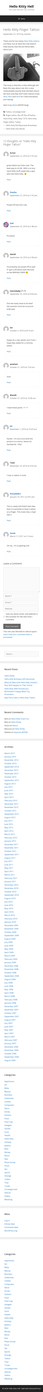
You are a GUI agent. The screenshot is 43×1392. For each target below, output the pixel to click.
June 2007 (8, 1026)
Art (5, 1084)
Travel (7, 1186)
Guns (6, 1132)
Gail (12, 223)
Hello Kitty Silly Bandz (15, 128)
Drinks (7, 1111)
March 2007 (9, 1036)
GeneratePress (35, 1388)
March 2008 (9, 996)
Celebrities (9, 1098)
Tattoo (9, 112)
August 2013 (10, 783)
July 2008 (8, 982)
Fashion (7, 1115)
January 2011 (10, 881)
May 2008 (8, 989)
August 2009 (10, 939)
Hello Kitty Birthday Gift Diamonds (19, 679)
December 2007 (11, 1006)
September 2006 (11, 1057)
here (5, 96)
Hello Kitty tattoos (31, 41)
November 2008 (11, 969)
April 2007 (9, 1033)
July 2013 (8, 787)
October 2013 (10, 777)
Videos (7, 1196)
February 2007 (10, 1040)
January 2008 (10, 1003)
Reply (9, 180)
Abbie (14, 105)
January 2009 (10, 962)
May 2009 (8, 949)
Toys (6, 1182)
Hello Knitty (9, 675)
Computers (9, 1105)
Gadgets (8, 1125)
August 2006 (10, 1060)
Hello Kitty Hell (21, 6)
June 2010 (8, 905)
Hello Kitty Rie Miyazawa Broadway (21, 125)
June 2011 (8, 864)
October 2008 (10, 972)
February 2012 (10, 837)
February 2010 (10, 918)
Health (7, 1135)
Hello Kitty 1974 (20, 118)
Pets (6, 1159)
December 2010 (11, 885)
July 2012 (8, 820)
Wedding (8, 1199)
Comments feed (11, 1227)
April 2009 (9, 952)
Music (7, 1155)
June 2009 (8, 945)
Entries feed (9, 1224)
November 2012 (11, 807)
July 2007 (8, 1023)
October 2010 (10, 891)
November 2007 (11, 1009)
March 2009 (9, 955)
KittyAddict (15, 493)
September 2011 (11, 854)
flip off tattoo (29, 115)
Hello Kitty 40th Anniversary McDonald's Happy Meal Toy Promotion (17, 691)
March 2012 (9, 834)
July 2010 (8, 901)
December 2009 (11, 925)
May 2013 (8, 793)
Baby (6, 1088)
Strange (7, 1176)
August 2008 (10, 979)
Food (6, 1118)
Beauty (7, 1091)
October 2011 (10, 851)
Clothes (7, 1101)
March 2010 (9, 915)
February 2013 (10, 800)
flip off (20, 115)
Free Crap (8, 1122)
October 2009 (10, 932)
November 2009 (11, 928)
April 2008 (9, 993)
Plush (6, 1165)
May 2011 (8, 868)
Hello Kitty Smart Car (20, 718)
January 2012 (10, 841)
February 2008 (10, 999)
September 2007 (11, 1016)
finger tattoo (11, 115)
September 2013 (11, 780)
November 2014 (11, 760)
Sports (7, 1172)
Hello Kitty (7, 118)
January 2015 (10, 756)
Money (7, 1152)
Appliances (9, 1081)
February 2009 (10, 959)
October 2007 (10, 1013)
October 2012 (10, 810)
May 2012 (8, 827)
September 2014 (11, 766)
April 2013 (9, 797)
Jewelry (7, 1145)
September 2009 (11, 935)
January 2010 (10, 922)
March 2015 (9, 753)
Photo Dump (9, 1162)
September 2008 (11, 976)
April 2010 (9, 912)
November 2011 (11, 847)
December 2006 (11, 1047)
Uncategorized (19, 112)
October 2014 (10, 763)
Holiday (7, 1142)
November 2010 (11, 888)
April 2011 (9, 871)
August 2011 (10, 858)
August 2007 (10, 1020)
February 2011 (10, 878)
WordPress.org (10, 1230)
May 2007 (8, 1030)
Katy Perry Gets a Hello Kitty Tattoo (19, 697)
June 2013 (8, 790)
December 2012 (11, 804)
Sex (5, 1169)
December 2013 (11, 770)
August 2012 (10, 817)
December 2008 (11, 966)
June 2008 (8, 986)
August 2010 (10, 898)
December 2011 (11, 844)
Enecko (13, 192)
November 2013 (11, 773)
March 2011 (9, 874)
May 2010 (8, 908)
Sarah (12, 533)
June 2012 (8, 824)
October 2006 (10, 1053)
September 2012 (11, 814)
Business (8, 1095)
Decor (6, 1108)
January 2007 (10, 1043)
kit (11, 426)
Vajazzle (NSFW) (21, 732)
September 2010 (11, 895)
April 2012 (9, 831)
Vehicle (7, 1192)
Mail (6, 1149)
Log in (7, 1220)
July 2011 (8, 861)
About (15, 725)
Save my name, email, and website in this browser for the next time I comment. (22, 617)
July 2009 (8, 942)
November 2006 (11, 1050)
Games (7, 1128)
